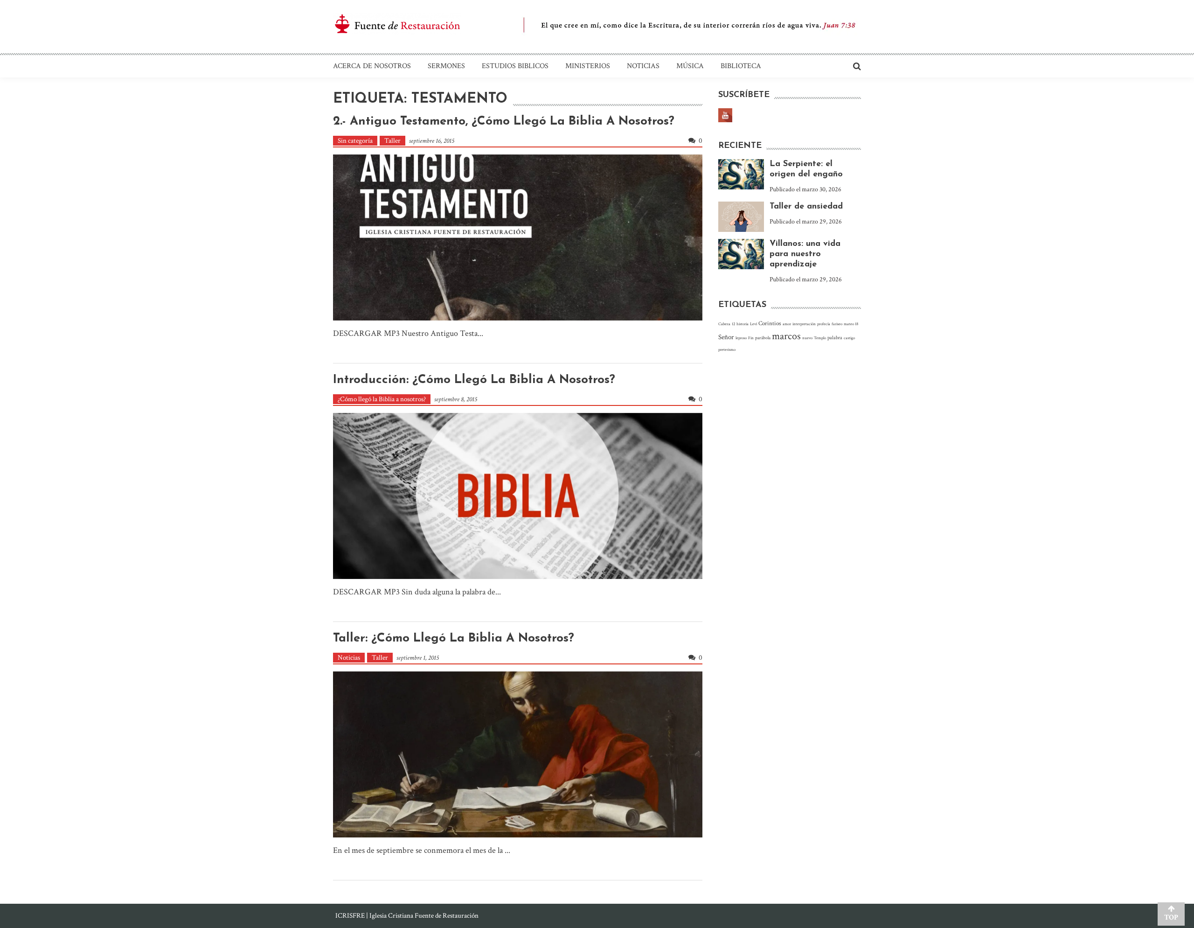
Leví (753, 324)
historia (742, 324)
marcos (786, 336)
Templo (820, 338)
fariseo (837, 324)
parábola (763, 338)
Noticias (643, 66)
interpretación (804, 324)
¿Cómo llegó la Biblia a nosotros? (382, 399)
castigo (849, 338)
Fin (751, 338)
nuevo (807, 338)
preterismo (727, 349)
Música (690, 66)
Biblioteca (741, 66)
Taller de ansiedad (806, 206)
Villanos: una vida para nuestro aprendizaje (805, 254)
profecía (823, 324)
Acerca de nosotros (372, 66)
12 (733, 324)
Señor (726, 337)
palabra (834, 337)
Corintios (769, 323)
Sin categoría (355, 140)
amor (787, 324)
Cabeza (724, 324)
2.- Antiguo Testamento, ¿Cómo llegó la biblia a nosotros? (503, 121)
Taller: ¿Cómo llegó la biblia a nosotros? (453, 638)
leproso (741, 338)
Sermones (446, 66)
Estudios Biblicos (515, 66)
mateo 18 (851, 324)
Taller (392, 140)
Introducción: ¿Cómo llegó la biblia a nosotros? (474, 380)
